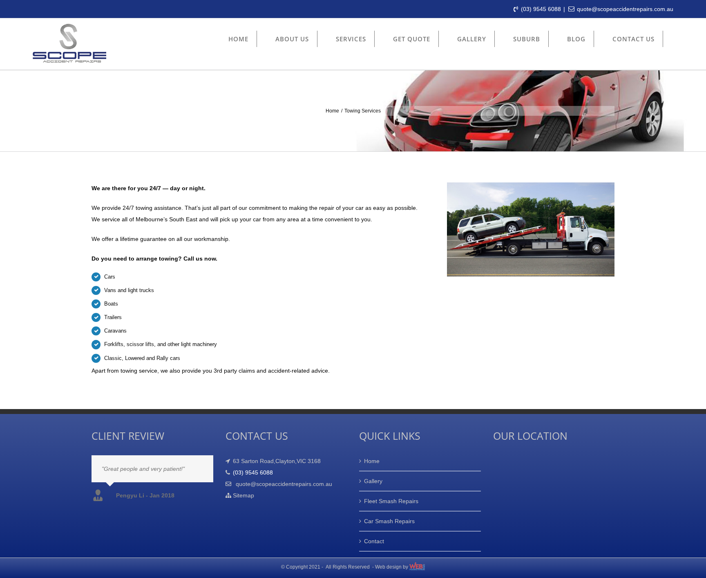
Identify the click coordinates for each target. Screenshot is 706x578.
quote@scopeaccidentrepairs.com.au (625, 9)
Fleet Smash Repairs (391, 501)
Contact (374, 541)
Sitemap (242, 495)
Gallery (373, 481)
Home (372, 461)
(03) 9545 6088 (541, 9)
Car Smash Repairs (389, 521)
